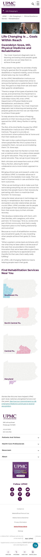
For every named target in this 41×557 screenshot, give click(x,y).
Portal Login (33, 554)
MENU (38, 1)
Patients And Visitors (11, 437)
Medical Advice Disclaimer (20, 517)
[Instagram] (12, 494)
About (4, 457)
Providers (16, 554)
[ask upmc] (35, 545)
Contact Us (20, 509)
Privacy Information (20, 522)
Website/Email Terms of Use (20, 513)
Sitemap (20, 531)
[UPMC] (9, 4)
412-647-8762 (7, 429)
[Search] (33, 4)
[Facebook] (12, 489)
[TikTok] (28, 494)
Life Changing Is (12, 11)
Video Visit (25, 554)
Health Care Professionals (13, 444)
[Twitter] (20, 499)
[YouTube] (28, 489)
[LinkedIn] (20, 489)
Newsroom (6, 450)
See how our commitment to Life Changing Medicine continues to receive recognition (18, 403)
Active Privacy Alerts (20, 526)
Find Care (8, 554)
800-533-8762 (7, 432)
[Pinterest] (20, 494)
